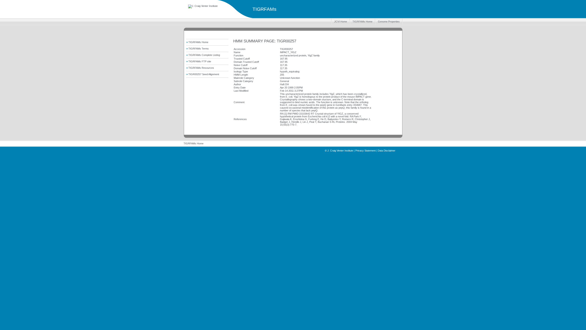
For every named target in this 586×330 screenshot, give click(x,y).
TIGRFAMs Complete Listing (204, 55)
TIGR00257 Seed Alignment (203, 74)
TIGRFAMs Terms (198, 48)
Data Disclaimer (386, 150)
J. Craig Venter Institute (340, 150)
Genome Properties (389, 21)
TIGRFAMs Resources (201, 67)
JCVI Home (340, 21)
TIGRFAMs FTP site (199, 61)
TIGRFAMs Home (362, 21)
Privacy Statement (365, 150)
